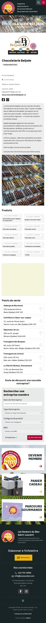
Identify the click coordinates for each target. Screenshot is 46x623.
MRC (6, 427)
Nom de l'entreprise (13, 400)
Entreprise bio (10, 438)
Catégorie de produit (13, 418)
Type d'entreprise (12, 409)
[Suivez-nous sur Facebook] (20, 591)
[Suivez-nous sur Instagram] (26, 591)
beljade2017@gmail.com (11, 92)
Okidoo (28, 618)
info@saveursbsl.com (24, 576)
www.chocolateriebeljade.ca (14, 95)
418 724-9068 (24, 573)
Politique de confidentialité (23, 614)
